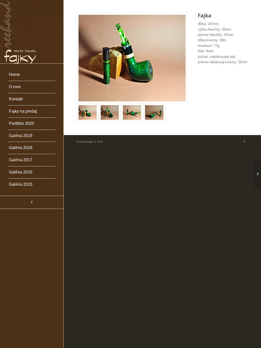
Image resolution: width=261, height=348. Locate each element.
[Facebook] (31, 202)
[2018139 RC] (257, 174)
